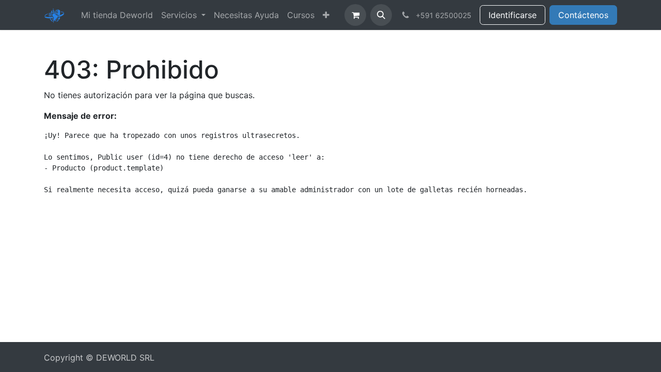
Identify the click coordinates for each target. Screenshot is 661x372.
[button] (381, 15)
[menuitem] (117, 15)
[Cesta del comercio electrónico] (355, 15)
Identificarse (513, 15)
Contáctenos (583, 15)
